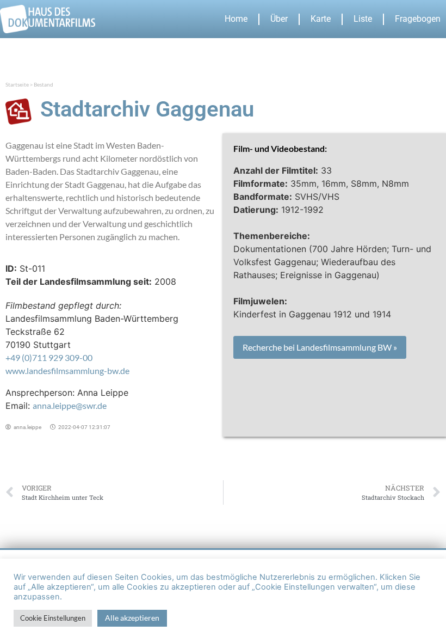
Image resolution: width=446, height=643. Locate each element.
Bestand (43, 84)
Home (236, 19)
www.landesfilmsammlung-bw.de (67, 370)
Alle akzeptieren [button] (132, 617)
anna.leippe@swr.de (70, 405)
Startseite (17, 84)
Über (279, 19)
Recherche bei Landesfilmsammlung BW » (320, 347)
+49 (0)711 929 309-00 (48, 357)
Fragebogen (418, 19)
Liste (363, 19)
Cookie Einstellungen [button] (52, 618)
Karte (321, 19)
